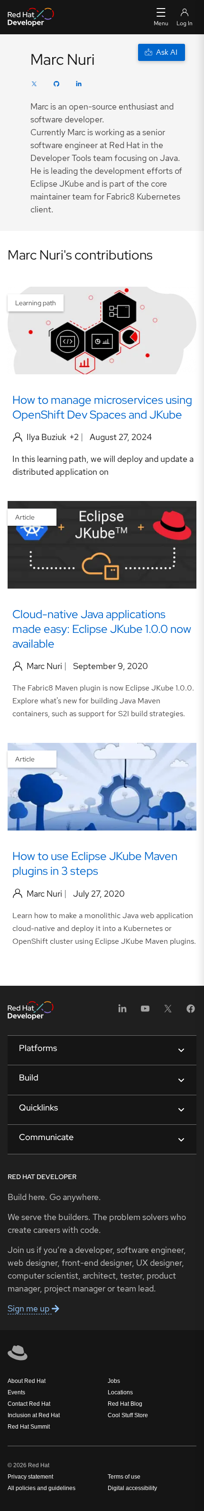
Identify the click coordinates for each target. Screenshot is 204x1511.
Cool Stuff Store (128, 1415)
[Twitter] (34, 85)
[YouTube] (145, 1012)
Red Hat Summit (29, 1426)
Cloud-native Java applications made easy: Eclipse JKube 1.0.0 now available (101, 629)
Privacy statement (30, 1476)
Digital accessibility (132, 1488)
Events (16, 1392)
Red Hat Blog (125, 1404)
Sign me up (30, 1308)
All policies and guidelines (41, 1488)
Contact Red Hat (29, 1404)
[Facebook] (190, 1012)
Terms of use (124, 1476)
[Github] (56, 85)
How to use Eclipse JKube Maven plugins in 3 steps (94, 863)
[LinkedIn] (79, 85)
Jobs (114, 1381)
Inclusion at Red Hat (34, 1415)
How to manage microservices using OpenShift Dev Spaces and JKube (102, 407)
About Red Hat (27, 1381)
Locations (120, 1392)
